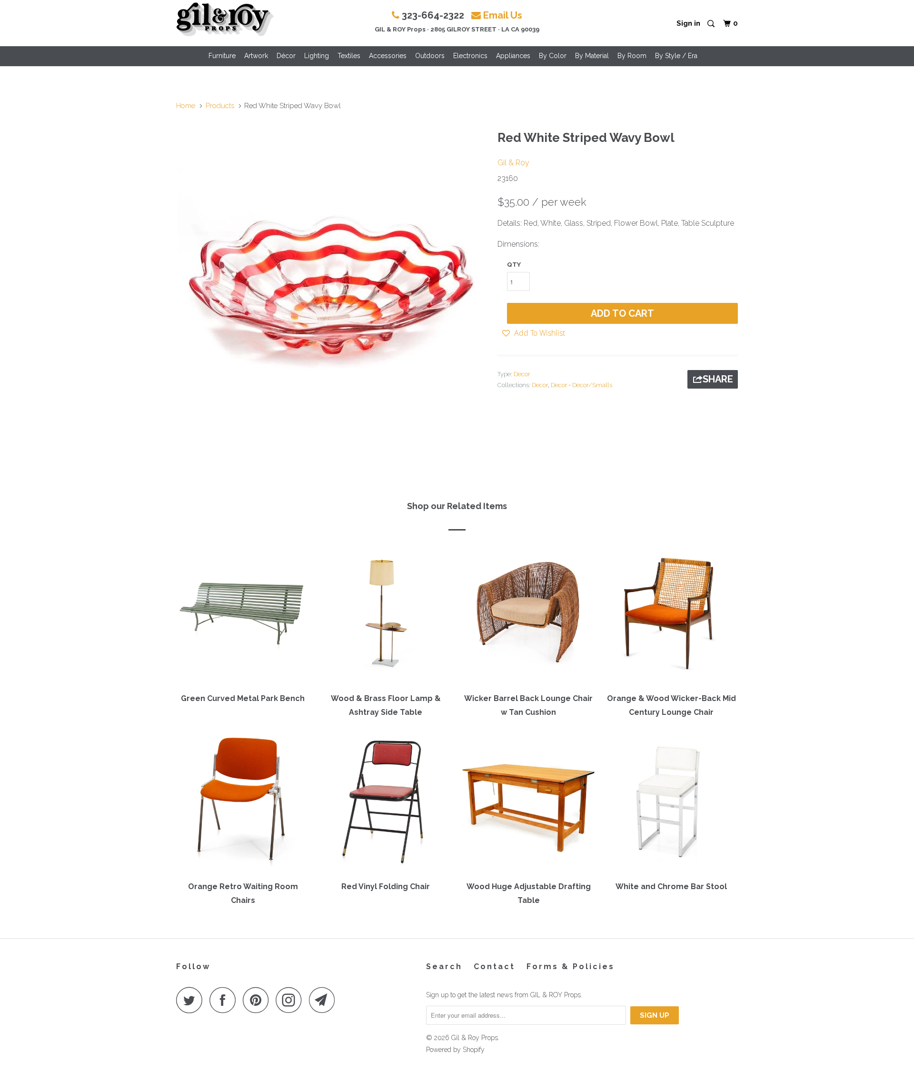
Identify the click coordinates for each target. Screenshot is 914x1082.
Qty (514, 264)
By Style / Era (676, 56)
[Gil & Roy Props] (225, 19)
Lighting (316, 56)
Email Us (502, 15)
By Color (552, 56)
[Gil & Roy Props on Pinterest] (258, 1000)
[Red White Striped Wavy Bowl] (332, 279)
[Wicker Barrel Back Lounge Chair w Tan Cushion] (528, 615)
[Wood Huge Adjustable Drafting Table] (528, 804)
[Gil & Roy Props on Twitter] (192, 1000)
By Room (631, 56)
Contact (494, 966)
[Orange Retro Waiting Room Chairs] (242, 804)
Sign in (688, 23)
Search (444, 966)
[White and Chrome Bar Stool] (671, 804)
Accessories (388, 56)
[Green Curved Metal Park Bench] (242, 615)
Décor (286, 56)
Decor (522, 374)
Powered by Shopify (455, 1049)
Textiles (349, 56)
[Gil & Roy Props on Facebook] (225, 1000)
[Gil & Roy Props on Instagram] (291, 1000)
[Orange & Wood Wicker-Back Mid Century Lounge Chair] (671, 615)
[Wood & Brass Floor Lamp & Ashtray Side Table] (385, 615)
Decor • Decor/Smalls (581, 385)
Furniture (222, 56)
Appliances (513, 56)
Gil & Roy (513, 162)
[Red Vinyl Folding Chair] (385, 804)
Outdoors (430, 56)
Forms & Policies (571, 966)
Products (220, 105)
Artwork (256, 56)
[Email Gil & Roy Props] (324, 1000)
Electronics (470, 56)
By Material (592, 56)
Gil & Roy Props (474, 1038)
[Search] (711, 24)
